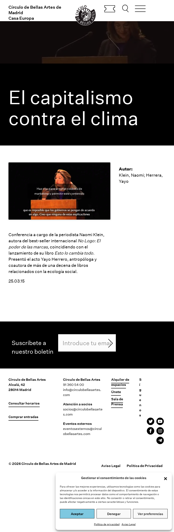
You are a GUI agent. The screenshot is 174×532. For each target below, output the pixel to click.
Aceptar (77, 514)
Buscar (126, 8)
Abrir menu (140, 9)
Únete (116, 391)
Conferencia (20, 234)
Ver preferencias (150, 514)
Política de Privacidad (145, 465)
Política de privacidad (106, 524)
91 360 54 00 (73, 384)
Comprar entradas (109, 9)
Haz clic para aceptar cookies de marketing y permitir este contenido (59, 191)
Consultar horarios (24, 403)
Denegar (114, 514)
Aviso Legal (129, 524)
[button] (165, 478)
